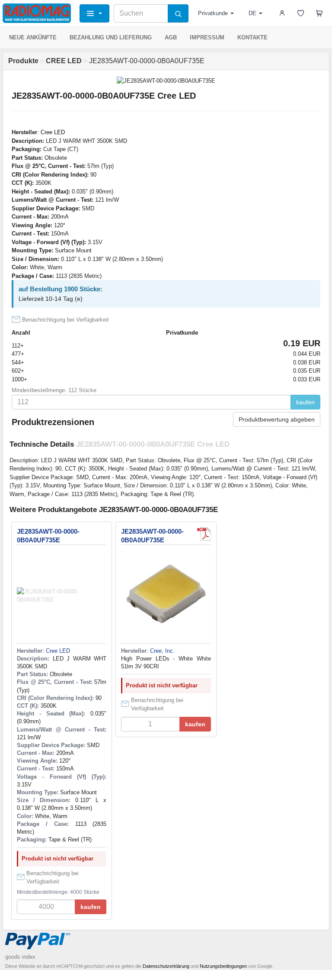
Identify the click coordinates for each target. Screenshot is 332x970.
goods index (20, 957)
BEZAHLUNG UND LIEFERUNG (111, 37)
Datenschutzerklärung (166, 966)
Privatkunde (213, 13)
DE (252, 13)
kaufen (305, 402)
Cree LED (53, 132)
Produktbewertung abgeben (277, 419)
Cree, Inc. (162, 651)
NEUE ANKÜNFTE (33, 37)
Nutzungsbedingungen (223, 966)
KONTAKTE (252, 37)
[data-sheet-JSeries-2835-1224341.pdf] (204, 534)
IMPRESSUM (207, 37)
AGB (171, 37)
